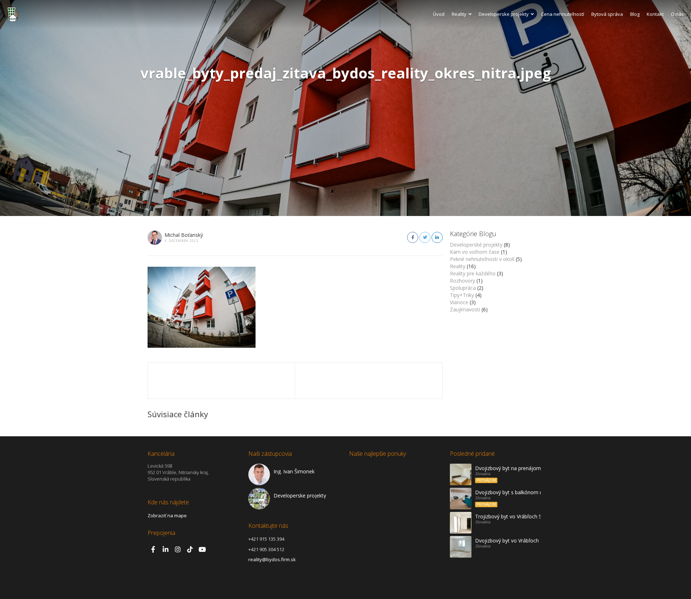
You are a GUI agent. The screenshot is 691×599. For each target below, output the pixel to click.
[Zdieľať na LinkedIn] (437, 237)
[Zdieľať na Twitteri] (424, 237)
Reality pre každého (473, 273)
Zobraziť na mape (167, 515)
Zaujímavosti (465, 309)
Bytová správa (607, 14)
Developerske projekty (504, 14)
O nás (677, 14)
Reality (459, 14)
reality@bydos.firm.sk (272, 559)
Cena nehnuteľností (562, 14)
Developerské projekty (476, 244)
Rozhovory (462, 280)
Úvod (438, 14)
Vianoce (459, 302)
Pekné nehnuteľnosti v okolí (482, 259)
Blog (635, 14)
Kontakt (655, 14)
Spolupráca (463, 287)
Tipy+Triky (462, 295)
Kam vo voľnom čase (475, 251)
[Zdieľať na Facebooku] (412, 237)
